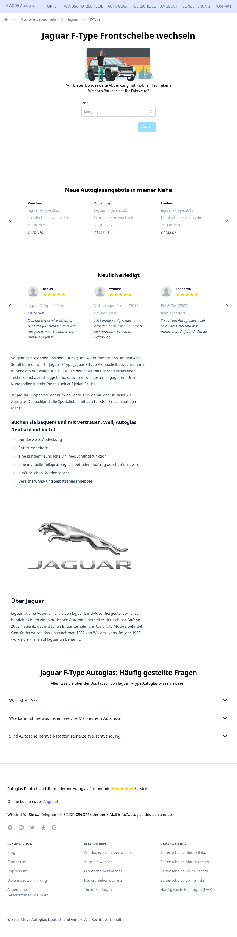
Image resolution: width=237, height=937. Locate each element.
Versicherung (196, 6)
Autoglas (117, 6)
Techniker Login (98, 889)
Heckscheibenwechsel (103, 880)
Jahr (84, 103)
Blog (11, 852)
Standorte (16, 861)
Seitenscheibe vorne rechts (184, 871)
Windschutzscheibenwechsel (109, 852)
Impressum (17, 871)
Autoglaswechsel (99, 861)
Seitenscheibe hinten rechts (184, 861)
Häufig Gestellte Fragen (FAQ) (186, 889)
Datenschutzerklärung (27, 880)
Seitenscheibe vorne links (182, 880)
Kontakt (223, 6)
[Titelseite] (6, 19)
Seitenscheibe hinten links (183, 852)
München (36, 313)
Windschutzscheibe (83, 6)
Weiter (147, 127)
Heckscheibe (143, 6)
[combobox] (118, 112)
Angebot (169, 6)
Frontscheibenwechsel (103, 871)
